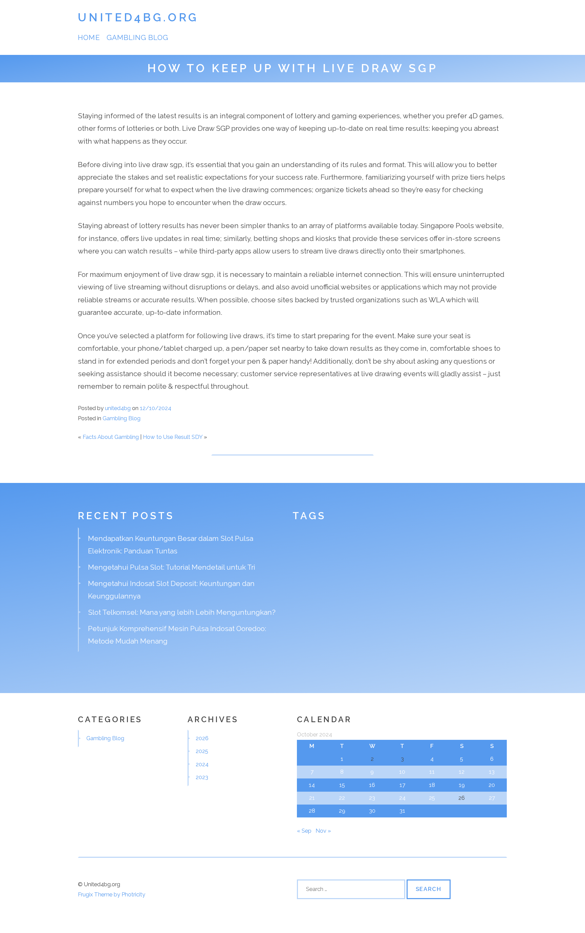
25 (432, 797)
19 (462, 785)
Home (89, 37)
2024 (202, 764)
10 (402, 771)
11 (432, 771)
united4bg (118, 408)
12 (461, 771)
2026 (202, 738)
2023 (202, 777)
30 (372, 810)
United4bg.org (138, 17)
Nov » (323, 830)
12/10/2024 (155, 408)
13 (492, 771)
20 (492, 785)
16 (372, 785)
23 (372, 797)
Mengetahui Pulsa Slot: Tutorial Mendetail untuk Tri (171, 567)
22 (342, 797)
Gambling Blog (138, 37)
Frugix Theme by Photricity (111, 894)
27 (492, 797)
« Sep (304, 830)
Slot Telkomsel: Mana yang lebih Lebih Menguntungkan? (182, 612)
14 (312, 785)
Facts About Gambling (111, 436)
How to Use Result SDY (172, 436)
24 (402, 797)
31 (402, 810)
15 (342, 785)
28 (312, 810)
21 (312, 797)
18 (432, 785)
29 (342, 810)
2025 (202, 751)
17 (402, 785)
